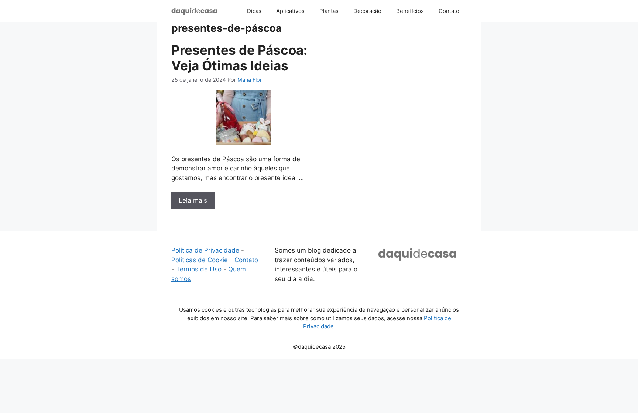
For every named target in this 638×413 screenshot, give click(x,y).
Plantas (329, 10)
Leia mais (193, 200)
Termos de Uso (199, 269)
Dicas (254, 10)
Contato (449, 10)
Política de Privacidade (205, 250)
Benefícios (410, 10)
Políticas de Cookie (199, 260)
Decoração (367, 10)
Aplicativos (290, 10)
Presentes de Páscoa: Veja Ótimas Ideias (239, 57)
